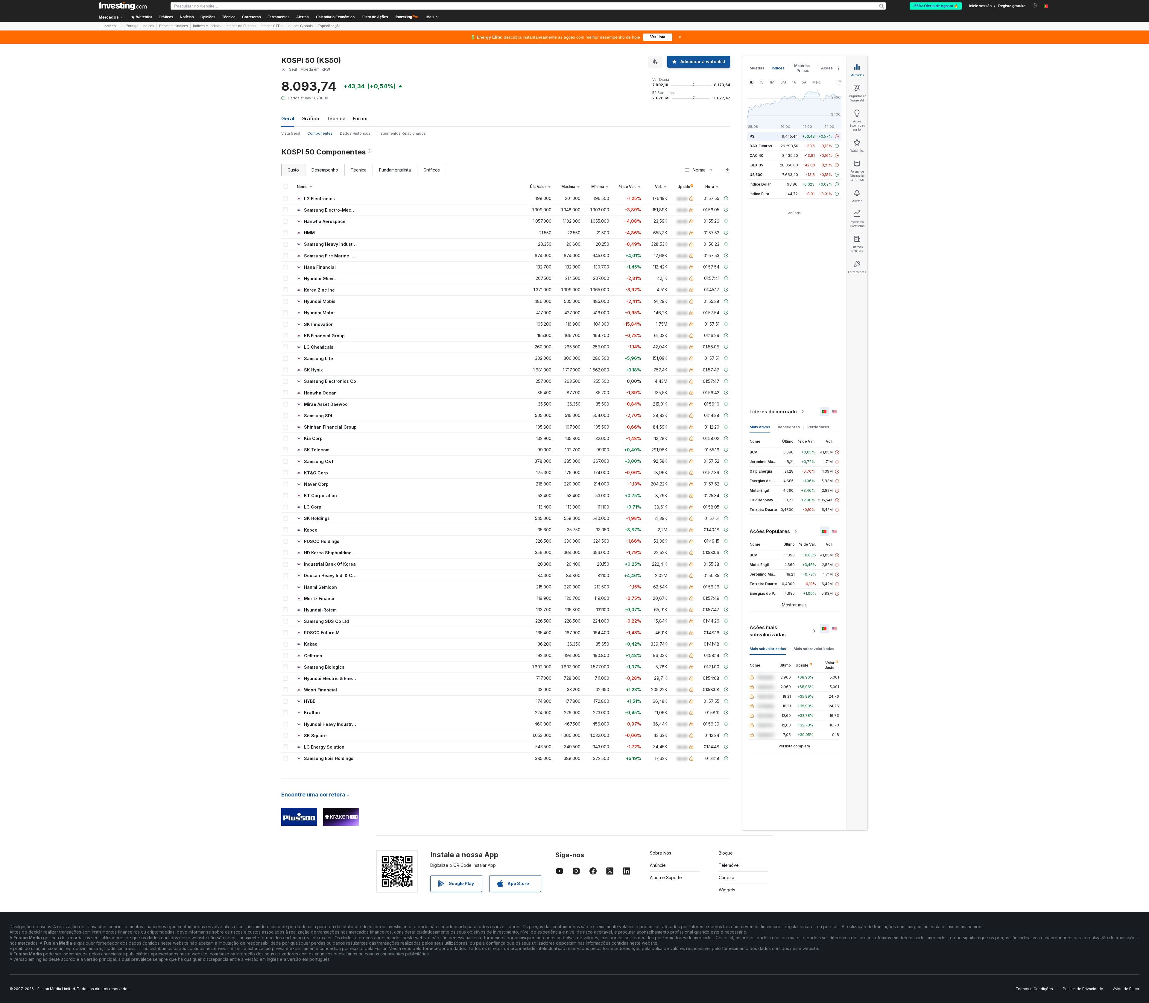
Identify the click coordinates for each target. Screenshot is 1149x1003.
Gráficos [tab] (431, 169)
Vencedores (789, 427)
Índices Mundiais (207, 26)
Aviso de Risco (1126, 989)
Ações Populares (770, 531)
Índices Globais (300, 26)
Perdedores (818, 427)
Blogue (726, 852)
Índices (110, 26)
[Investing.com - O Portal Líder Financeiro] (123, 6)
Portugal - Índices (140, 26)
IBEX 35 (756, 165)
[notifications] (1034, 5)
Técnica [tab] (359, 169)
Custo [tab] (293, 169)
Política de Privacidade (1083, 989)
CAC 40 (756, 155)
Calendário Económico (335, 17)
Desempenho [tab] (324, 169)
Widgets (727, 889)
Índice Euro (759, 194)
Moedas (757, 68)
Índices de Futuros (241, 26)
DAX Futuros (761, 146)
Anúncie (658, 865)
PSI (752, 136)
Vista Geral (290, 133)
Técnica (336, 119)
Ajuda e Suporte (666, 877)
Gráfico (310, 119)
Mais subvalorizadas (768, 649)
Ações (827, 68)
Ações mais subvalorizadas (768, 631)
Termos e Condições (1034, 989)
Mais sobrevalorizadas (814, 649)
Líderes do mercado (773, 412)
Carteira (726, 877)
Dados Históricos (355, 133)
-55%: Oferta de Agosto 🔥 (935, 6)
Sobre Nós (660, 852)
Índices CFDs (271, 26)
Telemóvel (729, 865)
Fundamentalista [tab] (395, 169)
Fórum (360, 119)
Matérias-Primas (802, 68)
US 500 (756, 174)
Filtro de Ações (375, 17)
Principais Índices (173, 26)
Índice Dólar (760, 184)
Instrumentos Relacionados (402, 133)
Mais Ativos (760, 427)
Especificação (329, 26)
